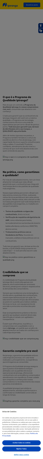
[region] (21, 433)
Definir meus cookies (21, 455)
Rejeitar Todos (21, 449)
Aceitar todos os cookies (22, 443)
